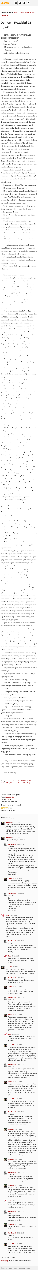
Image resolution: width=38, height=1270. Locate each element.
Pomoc (15, 1268)
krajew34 (9, 822)
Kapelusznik (9, 797)
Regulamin (22, 1268)
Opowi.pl (4, 3)
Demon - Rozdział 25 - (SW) (21, 783)
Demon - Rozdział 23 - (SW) (21, 781)
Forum (10, 1268)
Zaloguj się (4, 1261)
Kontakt (28, 1268)
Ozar (7, 915)
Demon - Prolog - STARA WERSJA (24, 12)
